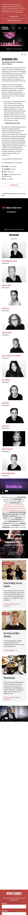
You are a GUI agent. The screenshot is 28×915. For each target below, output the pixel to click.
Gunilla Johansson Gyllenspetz (11, 355)
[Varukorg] (19, 28)
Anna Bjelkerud (6, 285)
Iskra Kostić (5, 426)
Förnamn (4, 903)
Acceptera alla (14, 16)
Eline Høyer (5, 403)
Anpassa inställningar (14, 20)
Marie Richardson (7, 449)
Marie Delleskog (7, 332)
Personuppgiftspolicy (18, 12)
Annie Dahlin (5, 308)
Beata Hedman (6, 380)
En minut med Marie (9, 650)
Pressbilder (14, 185)
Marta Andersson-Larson (9, 261)
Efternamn (5, 911)
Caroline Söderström (8, 473)
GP (7, 212)
